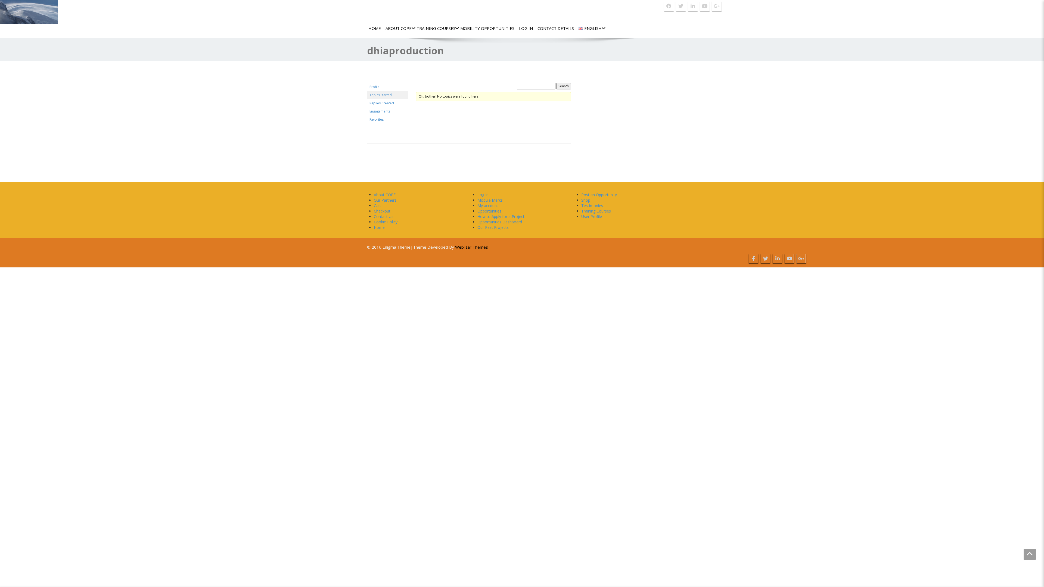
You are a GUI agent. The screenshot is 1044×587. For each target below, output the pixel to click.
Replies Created (381, 103)
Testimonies (592, 205)
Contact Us (383, 216)
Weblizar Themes (471, 247)
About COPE (399, 28)
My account (487, 205)
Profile (374, 87)
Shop (585, 200)
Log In (526, 28)
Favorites (376, 119)
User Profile (591, 216)
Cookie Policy (385, 221)
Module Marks (490, 200)
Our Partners (385, 200)
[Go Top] (1030, 554)
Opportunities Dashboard (499, 221)
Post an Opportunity (599, 194)
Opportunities (489, 211)
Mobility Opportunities (487, 28)
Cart (377, 205)
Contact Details (555, 28)
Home (374, 28)
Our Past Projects (493, 227)
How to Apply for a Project (500, 216)
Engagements (379, 111)
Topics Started (380, 95)
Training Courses (436, 28)
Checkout (382, 211)
